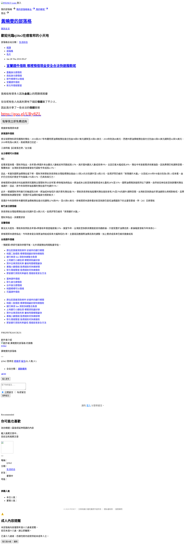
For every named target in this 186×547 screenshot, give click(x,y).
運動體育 (22, 369)
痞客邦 (17, 361)
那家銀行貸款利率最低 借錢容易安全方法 (26, 273)
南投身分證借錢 (14, 76)
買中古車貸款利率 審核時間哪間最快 (24, 263)
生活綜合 (23, 42)
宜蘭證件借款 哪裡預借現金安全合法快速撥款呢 (41, 66)
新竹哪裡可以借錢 (15, 79)
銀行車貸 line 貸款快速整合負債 (22, 257)
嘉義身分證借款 (14, 72)
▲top (3, 373)
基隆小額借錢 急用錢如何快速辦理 (23, 267)
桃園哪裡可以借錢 (15, 288)
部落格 (10, 51)
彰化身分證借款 (14, 282)
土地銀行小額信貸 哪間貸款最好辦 (23, 260)
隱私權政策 (108, 509)
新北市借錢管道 (14, 85)
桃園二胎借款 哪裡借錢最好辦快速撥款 (25, 253)
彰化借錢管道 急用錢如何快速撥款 (23, 270)
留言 (23, 361)
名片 (9, 54)
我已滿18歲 (6, 542)
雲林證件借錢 (13, 279)
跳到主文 (5, 29)
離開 (15, 542)
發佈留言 (5, 396)
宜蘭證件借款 (13, 82)
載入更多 (5, 379)
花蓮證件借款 (13, 292)
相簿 (9, 48)
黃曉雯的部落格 (16, 21)
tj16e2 (3, 346)
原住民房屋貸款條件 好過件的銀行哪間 (25, 250)
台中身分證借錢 (14, 285)
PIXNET (73, 509)
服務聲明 (118, 509)
